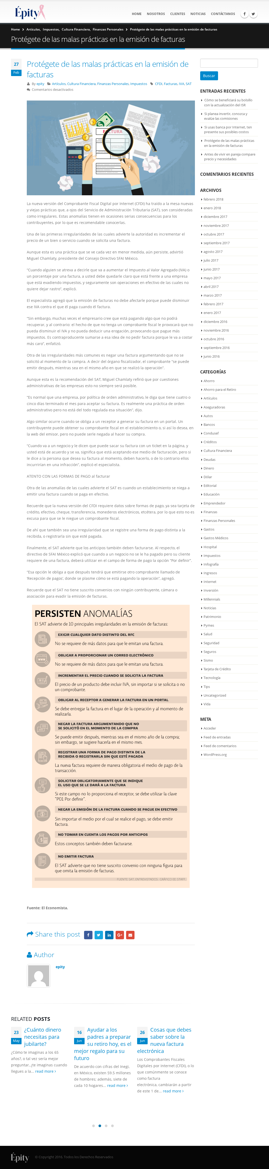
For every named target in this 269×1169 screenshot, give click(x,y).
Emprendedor (214, 503)
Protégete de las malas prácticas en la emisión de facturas (229, 143)
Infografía (211, 564)
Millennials (212, 599)
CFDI (158, 84)
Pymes (209, 625)
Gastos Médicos (216, 538)
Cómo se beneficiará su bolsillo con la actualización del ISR (228, 102)
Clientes (177, 14)
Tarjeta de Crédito (217, 669)
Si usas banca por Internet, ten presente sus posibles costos (228, 129)
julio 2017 (211, 260)
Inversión (211, 590)
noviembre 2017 (216, 225)
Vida (207, 704)
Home (137, 14)
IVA (181, 84)
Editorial (210, 485)
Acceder (210, 728)
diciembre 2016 (215, 321)
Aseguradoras (214, 407)
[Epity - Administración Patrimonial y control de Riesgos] (29, 12)
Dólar (208, 476)
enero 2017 (212, 312)
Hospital (210, 546)
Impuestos (138, 84)
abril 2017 (211, 286)
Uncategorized (215, 695)
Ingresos (210, 573)
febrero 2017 (213, 304)
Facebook (88, 935)
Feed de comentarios (220, 745)
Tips (207, 686)
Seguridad (211, 643)
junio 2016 (212, 356)
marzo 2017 (213, 295)
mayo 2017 (212, 278)
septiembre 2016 (217, 347)
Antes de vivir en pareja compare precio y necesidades (229, 156)
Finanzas (210, 511)
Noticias (198, 14)
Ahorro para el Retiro (220, 389)
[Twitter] (253, 14)
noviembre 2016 (216, 330)
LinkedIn (109, 935)
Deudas (209, 459)
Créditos (210, 441)
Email (130, 935)
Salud (208, 634)
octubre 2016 (214, 339)
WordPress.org (215, 754)
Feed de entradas (217, 737)
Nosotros (156, 14)
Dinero (209, 468)
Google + (120, 935)
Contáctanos (223, 14)
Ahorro (209, 380)
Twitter (99, 935)
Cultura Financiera (81, 84)
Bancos (209, 424)
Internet (210, 581)
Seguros (210, 651)
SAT (189, 84)
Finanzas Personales (113, 84)
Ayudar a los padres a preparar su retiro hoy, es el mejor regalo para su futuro (102, 1044)
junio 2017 (212, 269)
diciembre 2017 (215, 216)
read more (45, 1071)
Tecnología (212, 677)
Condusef (211, 433)
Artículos (59, 84)
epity (40, 84)
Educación (212, 494)
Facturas (170, 84)
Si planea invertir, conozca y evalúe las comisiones (225, 116)
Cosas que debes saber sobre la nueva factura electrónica (164, 1040)
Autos (208, 415)
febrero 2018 (213, 199)
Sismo (208, 660)
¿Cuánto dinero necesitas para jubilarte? (42, 1036)
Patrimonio (212, 616)
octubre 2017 (214, 234)
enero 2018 (212, 208)
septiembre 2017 (217, 243)
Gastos (209, 529)
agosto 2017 (213, 251)
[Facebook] (245, 14)
